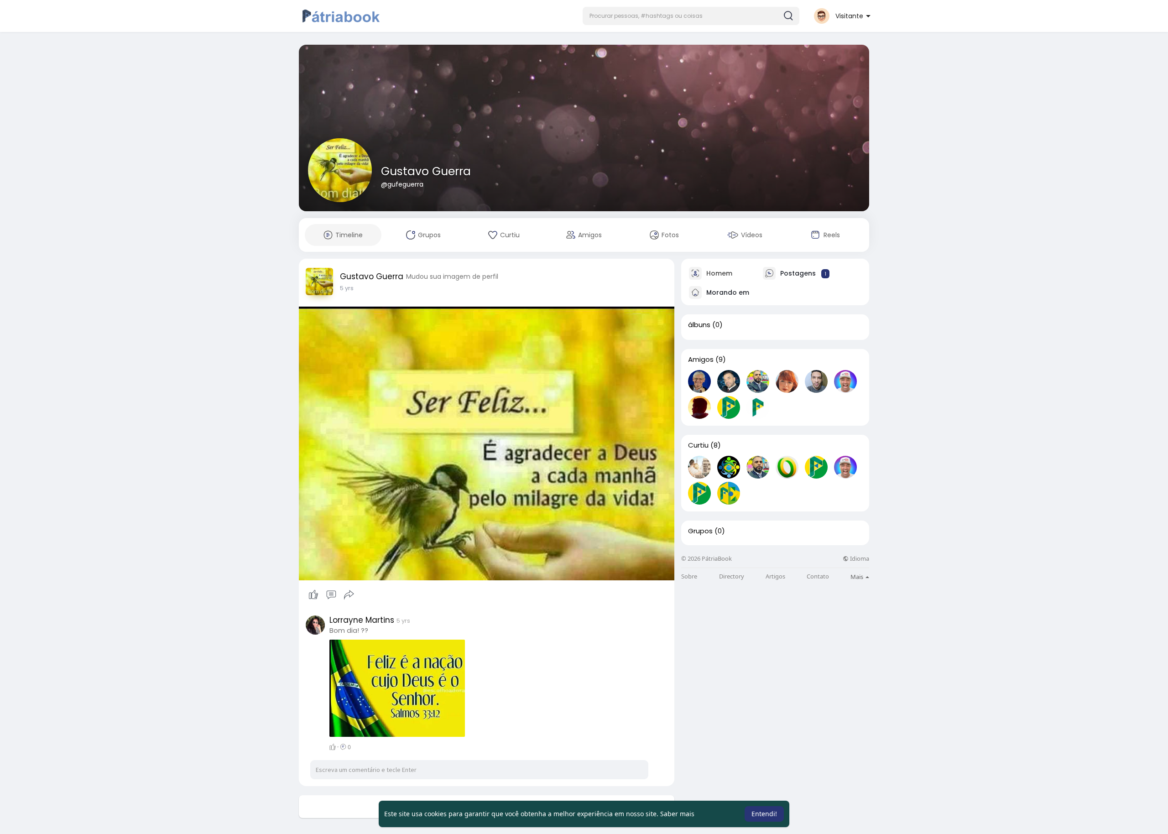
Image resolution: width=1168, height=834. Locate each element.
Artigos (775, 576)
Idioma (859, 559)
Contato (818, 576)
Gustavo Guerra (426, 171)
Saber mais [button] (677, 813)
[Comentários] (331, 595)
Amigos (701, 359)
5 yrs (347, 288)
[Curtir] (331, 595)
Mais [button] (857, 577)
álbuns (699, 324)
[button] (691, 16)
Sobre (689, 576)
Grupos (700, 531)
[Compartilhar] (349, 595)
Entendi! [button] (764, 813)
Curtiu (698, 445)
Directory (731, 576)
